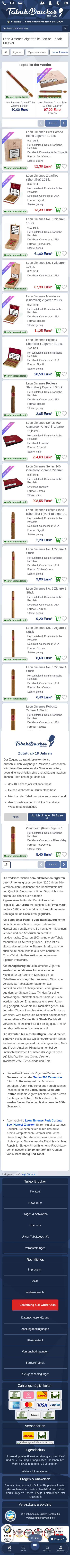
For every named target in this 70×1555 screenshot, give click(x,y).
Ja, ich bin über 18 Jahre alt (47, 817)
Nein (16, 816)
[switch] (7, 1540)
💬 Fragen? (57, 1539)
